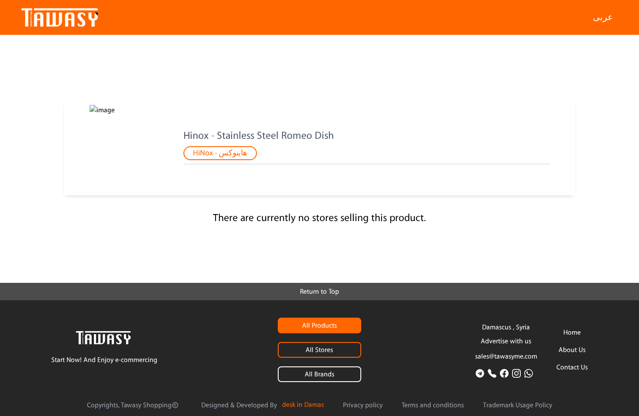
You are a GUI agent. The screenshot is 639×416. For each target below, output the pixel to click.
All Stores (319, 350)
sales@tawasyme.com (506, 356)
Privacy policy (363, 405)
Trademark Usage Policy (517, 405)
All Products (319, 325)
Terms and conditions (433, 405)
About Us (572, 350)
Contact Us (572, 367)
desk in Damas (303, 405)
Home (572, 332)
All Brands (319, 374)
